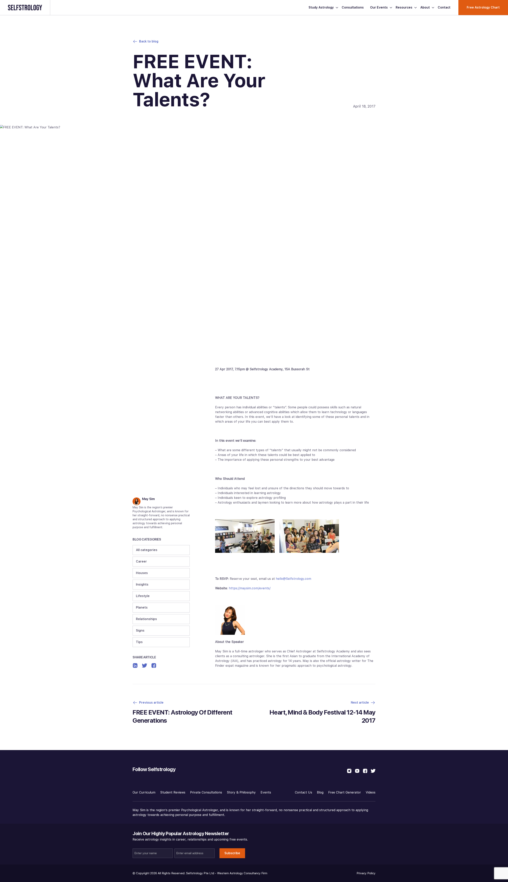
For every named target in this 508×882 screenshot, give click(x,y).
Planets (142, 607)
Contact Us (303, 792)
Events (266, 792)
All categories (146, 550)
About (425, 7)
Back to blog (148, 41)
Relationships (146, 619)
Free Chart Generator (344, 792)
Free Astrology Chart (483, 7)
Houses (142, 573)
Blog (320, 792)
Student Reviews (172, 792)
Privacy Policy (366, 873)
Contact (444, 7)
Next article (360, 702)
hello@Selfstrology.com (293, 579)
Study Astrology (321, 7)
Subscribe (232, 853)
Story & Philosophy (241, 792)
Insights (142, 584)
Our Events (379, 7)
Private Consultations (206, 792)
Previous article (151, 702)
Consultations (353, 7)
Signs (140, 630)
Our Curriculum (144, 792)
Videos (370, 792)
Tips (139, 642)
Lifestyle (143, 596)
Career (141, 561)
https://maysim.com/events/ (249, 588)
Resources (404, 7)
